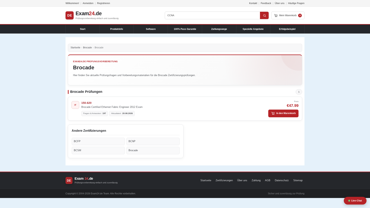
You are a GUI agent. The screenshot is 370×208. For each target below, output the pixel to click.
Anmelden (88, 3)
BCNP (132, 141)
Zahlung (256, 180)
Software (151, 29)
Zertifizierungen (224, 180)
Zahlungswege (219, 29)
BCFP (77, 141)
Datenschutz (282, 180)
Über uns (279, 3)
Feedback (266, 3)
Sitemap (298, 180)
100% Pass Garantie (185, 29)
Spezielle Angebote (253, 29)
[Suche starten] (264, 15)
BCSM (77, 150)
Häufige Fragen (296, 3)
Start (82, 29)
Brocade (87, 47)
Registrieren (103, 3)
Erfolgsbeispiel (287, 29)
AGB (267, 180)
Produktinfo (116, 29)
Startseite (75, 47)
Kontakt (253, 3)
